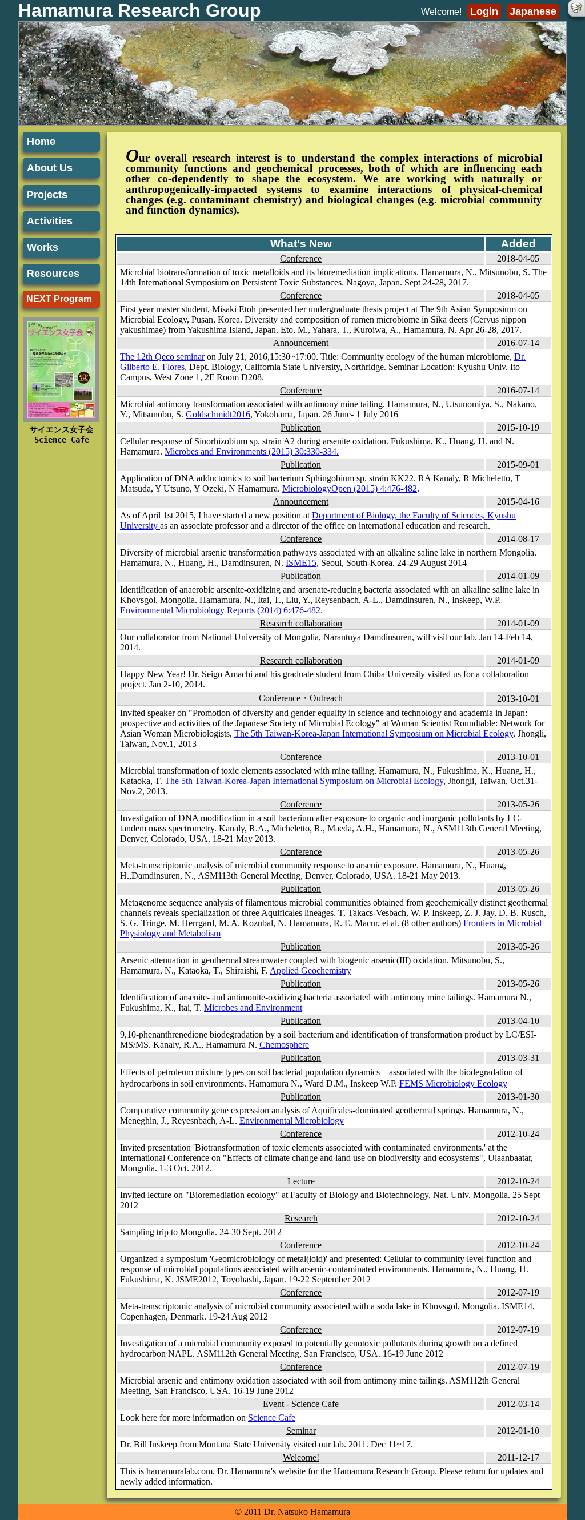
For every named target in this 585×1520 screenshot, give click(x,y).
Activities (50, 221)
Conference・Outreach (301, 698)
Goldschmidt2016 (218, 414)
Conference (301, 258)
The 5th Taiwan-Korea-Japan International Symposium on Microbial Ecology (373, 733)
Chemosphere (284, 1044)
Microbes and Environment (253, 1007)
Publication (301, 427)
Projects (47, 194)
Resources (53, 273)
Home (41, 141)
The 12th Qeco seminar (162, 356)
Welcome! (301, 1457)
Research (301, 1218)
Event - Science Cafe (301, 1404)
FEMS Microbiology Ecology (453, 1083)
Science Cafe (271, 1417)
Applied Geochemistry (310, 970)
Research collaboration (301, 623)
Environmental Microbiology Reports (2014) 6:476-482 (220, 610)
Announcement (300, 343)
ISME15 (301, 563)
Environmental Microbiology (291, 1120)
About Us (50, 168)
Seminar (301, 1430)
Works (42, 247)
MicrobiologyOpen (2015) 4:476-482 (349, 488)
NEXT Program (58, 299)
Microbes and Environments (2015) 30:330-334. (252, 451)
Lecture (301, 1181)
